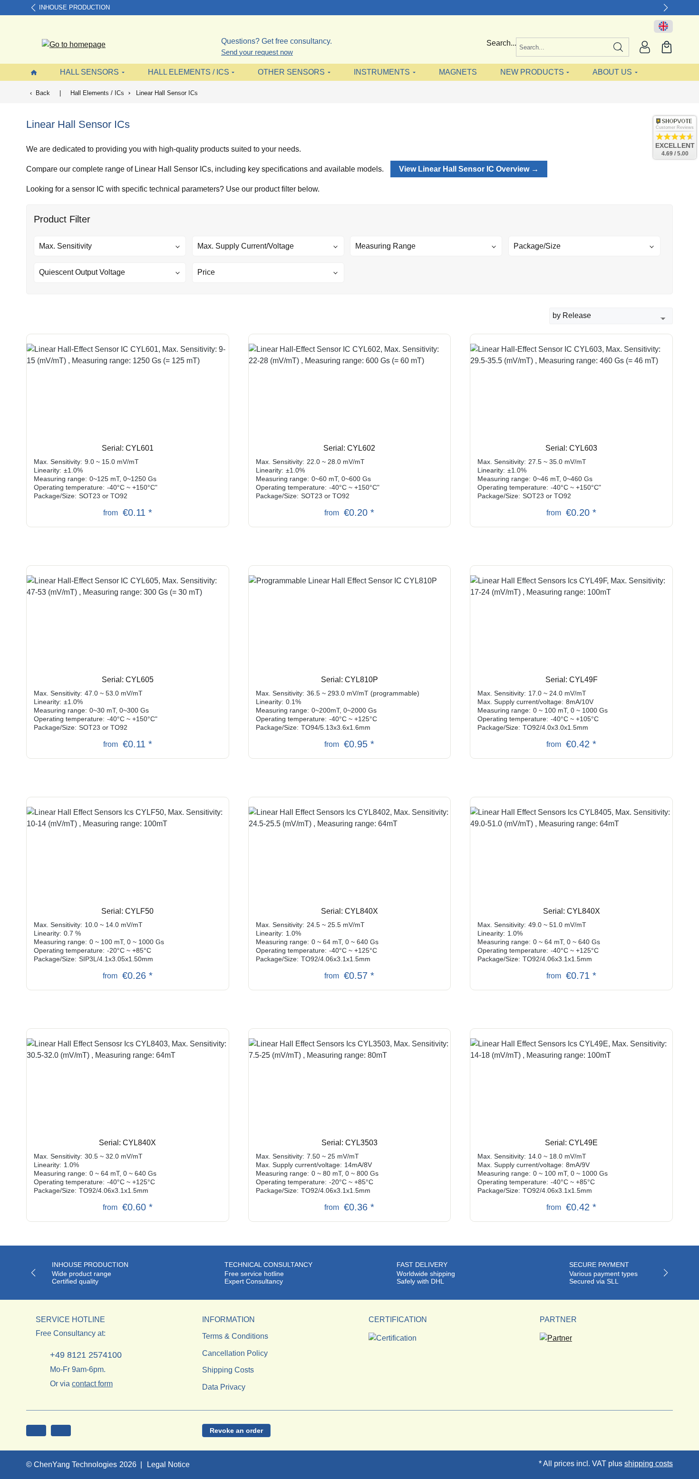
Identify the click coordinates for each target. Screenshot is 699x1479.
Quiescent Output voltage (82, 272)
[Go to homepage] (67, 45)
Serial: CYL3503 (349, 1143)
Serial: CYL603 (571, 448)
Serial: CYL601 (128, 448)
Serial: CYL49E (571, 1143)
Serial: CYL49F (571, 680)
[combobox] (562, 47)
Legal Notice (168, 1464)
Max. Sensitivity (65, 246)
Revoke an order (236, 1430)
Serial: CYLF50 (127, 911)
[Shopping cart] (666, 47)
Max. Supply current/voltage (245, 246)
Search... (501, 43)
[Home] (33, 72)
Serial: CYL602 (349, 448)
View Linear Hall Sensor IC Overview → (469, 169)
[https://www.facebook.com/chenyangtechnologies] (36, 1430)
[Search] (618, 47)
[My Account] (645, 47)
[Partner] (556, 1335)
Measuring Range (385, 246)
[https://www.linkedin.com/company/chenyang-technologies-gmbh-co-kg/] (61, 1430)
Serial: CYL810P (349, 680)
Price (206, 272)
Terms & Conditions (235, 1336)
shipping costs (648, 1464)
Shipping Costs (228, 1370)
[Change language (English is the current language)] (663, 26)
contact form (92, 1384)
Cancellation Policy (235, 1353)
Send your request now (257, 52)
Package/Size (537, 246)
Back (43, 93)
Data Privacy (223, 1387)
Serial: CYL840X (349, 911)
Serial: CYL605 (128, 680)
